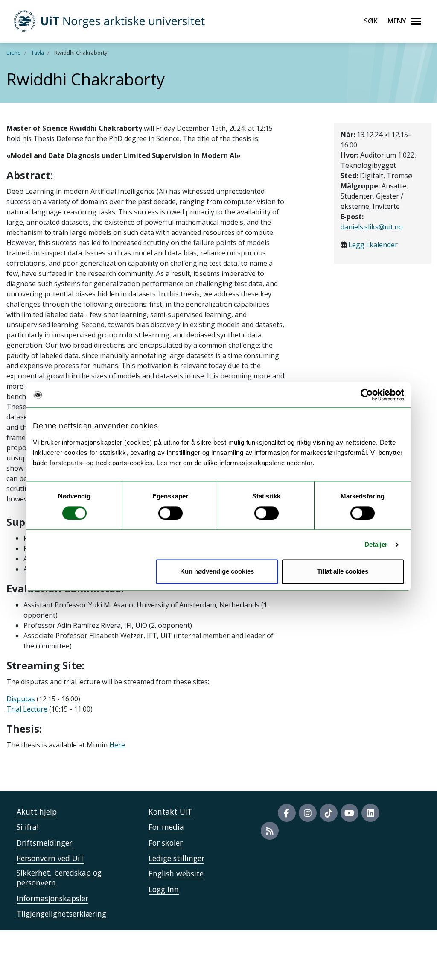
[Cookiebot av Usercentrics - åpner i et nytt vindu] (366, 394)
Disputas (20, 698)
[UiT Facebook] (287, 813)
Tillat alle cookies (342, 571)
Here (117, 745)
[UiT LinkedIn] (370, 813)
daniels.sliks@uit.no (372, 227)
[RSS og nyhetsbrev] (270, 831)
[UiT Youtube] (349, 813)
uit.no (13, 52)
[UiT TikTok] (329, 813)
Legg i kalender (373, 244)
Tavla (37, 52)
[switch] (170, 513)
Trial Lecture (26, 709)
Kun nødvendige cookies (217, 571)
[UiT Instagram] (308, 813)
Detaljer (376, 544)
